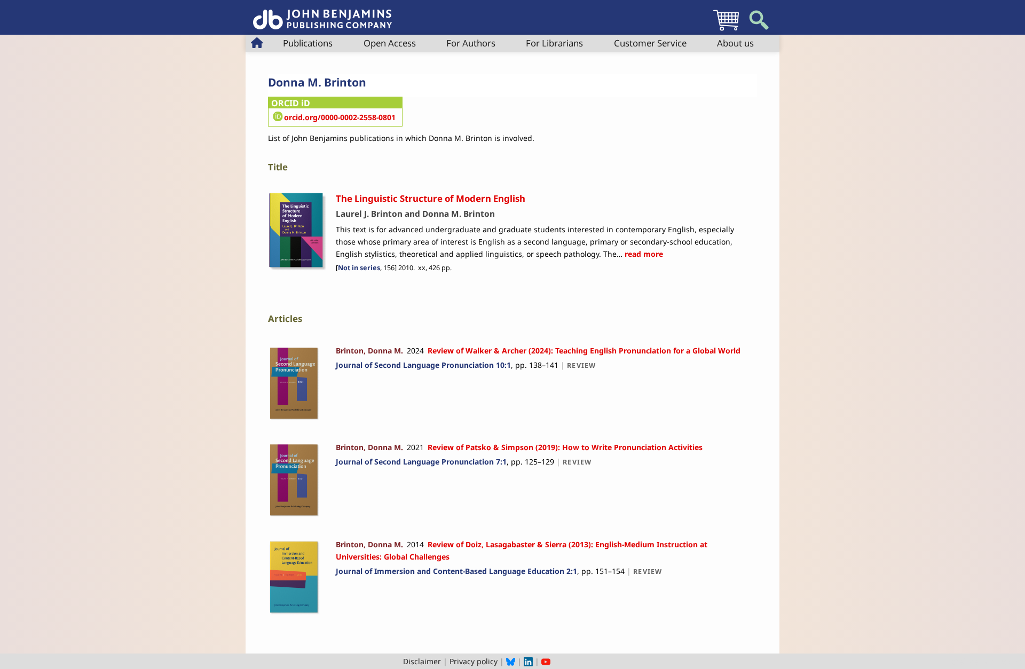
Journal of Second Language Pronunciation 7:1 (421, 462)
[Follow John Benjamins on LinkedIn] (528, 661)
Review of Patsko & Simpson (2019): (565, 447)
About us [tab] (735, 43)
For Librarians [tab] (554, 43)
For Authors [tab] (470, 43)
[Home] (322, 14)
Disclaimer (422, 661)
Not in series (359, 267)
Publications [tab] (308, 43)
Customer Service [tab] (650, 43)
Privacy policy (474, 661)
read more (642, 254)
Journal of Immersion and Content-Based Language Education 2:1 (456, 571)
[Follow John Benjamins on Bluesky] (510, 661)
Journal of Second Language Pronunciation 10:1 (423, 365)
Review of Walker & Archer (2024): (584, 350)
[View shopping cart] (726, 30)
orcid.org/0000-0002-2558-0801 (340, 117)
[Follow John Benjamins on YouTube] (545, 661)
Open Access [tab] (390, 43)
